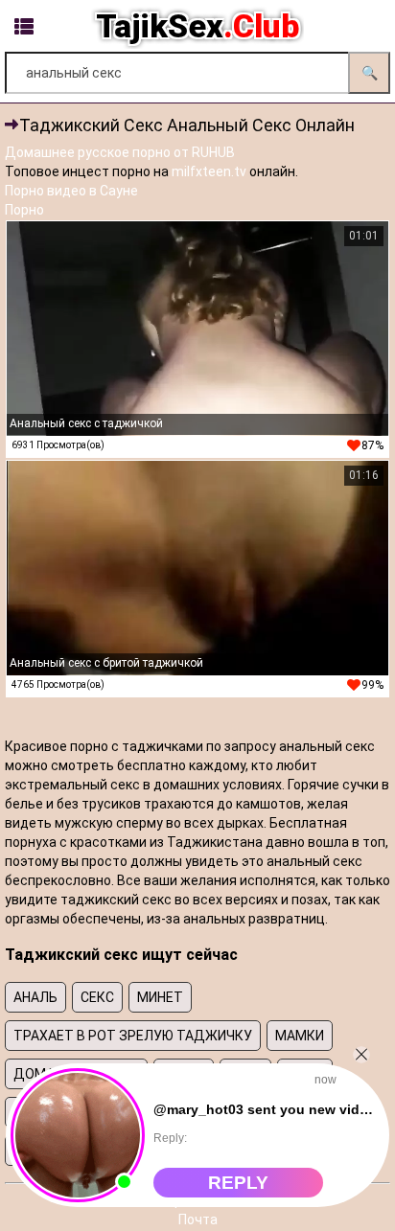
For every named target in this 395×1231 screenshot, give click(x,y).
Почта (198, 1219)
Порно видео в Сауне (71, 190)
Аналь (35, 997)
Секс (97, 997)
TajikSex (197, 26)
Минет (160, 997)
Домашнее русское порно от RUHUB (120, 152)
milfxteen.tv (209, 171)
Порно (24, 209)
